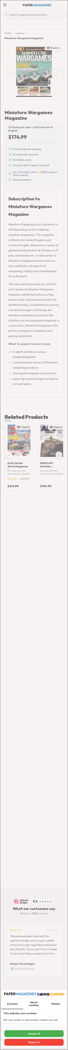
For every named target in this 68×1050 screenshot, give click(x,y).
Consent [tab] (12, 1003)
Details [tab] (55, 1003)
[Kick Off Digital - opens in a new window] (50, 994)
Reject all (34, 1042)
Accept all (34, 1033)
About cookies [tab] (34, 1004)
